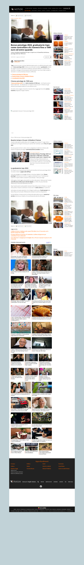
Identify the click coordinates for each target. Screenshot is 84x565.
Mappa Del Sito (49, 481)
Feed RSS (42, 481)
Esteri (44, 463)
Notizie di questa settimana (17, 472)
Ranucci (43, 10)
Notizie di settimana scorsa (17, 473)
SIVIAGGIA (54, 509)
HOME (12, 18)
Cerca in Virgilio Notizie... (29, 481)
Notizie (17, 481)
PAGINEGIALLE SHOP (30, 509)
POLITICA (40, 8)
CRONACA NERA (67, 60)
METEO (65, 203)
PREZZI (20, 18)
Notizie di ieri (14, 470)
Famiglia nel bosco (62, 10)
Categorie (56, 481)
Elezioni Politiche (47, 468)
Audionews (65, 8)
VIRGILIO (18, 509)
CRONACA (35, 8)
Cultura (12, 466)
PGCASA (36, 509)
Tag (65, 481)
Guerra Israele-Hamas (64, 468)
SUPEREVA (69, 509)
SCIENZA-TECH (55, 8)
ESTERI (49, 8)
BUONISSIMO (64, 509)
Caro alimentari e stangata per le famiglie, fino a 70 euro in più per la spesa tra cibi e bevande (31, 238)
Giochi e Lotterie (47, 466)
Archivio (61, 481)
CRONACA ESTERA (67, 101)
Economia (61, 463)
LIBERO (15, 509)
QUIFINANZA (59, 509)
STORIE (65, 197)
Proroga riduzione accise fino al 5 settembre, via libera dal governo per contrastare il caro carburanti (28, 235)
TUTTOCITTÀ (47, 509)
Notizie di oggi (14, 468)
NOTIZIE (18, 9)
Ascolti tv (48, 10)
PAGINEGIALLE (23, 509)
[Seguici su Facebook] (41, 487)
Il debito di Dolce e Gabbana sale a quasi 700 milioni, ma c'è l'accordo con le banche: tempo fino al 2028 (29, 232)
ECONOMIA (44, 8)
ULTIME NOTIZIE (28, 8)
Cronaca (13, 463)
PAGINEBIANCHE (41, 509)
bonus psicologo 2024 (17, 83)
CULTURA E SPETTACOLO (69, 95)
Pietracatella (34, 10)
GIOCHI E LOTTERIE (67, 216)
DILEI (51, 509)
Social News (62, 466)
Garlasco (39, 10)
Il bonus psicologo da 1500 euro (20, 74)
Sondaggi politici (54, 10)
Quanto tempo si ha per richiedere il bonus (23, 76)
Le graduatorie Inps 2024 (18, 78)
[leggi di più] (50, 61)
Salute (28, 466)
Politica (28, 463)
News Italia (70, 481)
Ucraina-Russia (30, 468)
